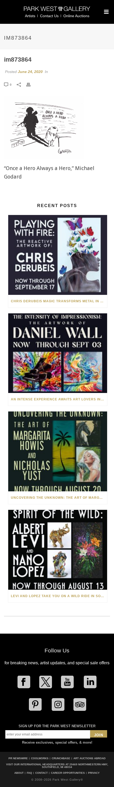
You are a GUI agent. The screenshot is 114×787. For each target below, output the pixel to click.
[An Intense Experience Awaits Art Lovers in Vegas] (57, 353)
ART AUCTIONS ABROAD (89, 758)
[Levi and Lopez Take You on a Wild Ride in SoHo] (57, 550)
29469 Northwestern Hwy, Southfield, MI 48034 (75, 765)
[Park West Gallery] (57, 11)
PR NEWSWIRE (18, 758)
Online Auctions (76, 16)
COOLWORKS (40, 758)
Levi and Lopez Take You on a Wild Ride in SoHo (58, 596)
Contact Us (49, 16)
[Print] (31, 84)
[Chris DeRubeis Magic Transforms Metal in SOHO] (57, 255)
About (19, 773)
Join (98, 735)
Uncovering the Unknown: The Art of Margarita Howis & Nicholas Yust (59, 498)
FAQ (29, 773)
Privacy (94, 773)
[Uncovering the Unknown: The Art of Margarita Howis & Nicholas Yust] (57, 451)
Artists (30, 16)
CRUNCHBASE (61, 758)
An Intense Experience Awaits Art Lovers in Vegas (59, 399)
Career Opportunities (68, 773)
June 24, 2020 (30, 72)
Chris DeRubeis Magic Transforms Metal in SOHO (59, 301)
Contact (41, 773)
